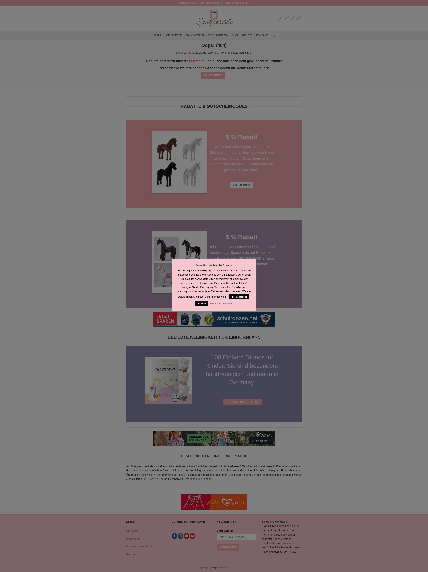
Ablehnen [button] (201, 303)
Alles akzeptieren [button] (239, 297)
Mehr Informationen (221, 303)
